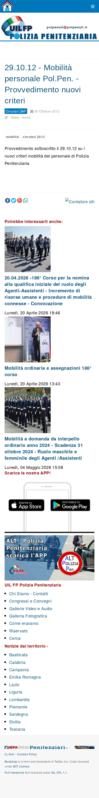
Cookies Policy (27, 754)
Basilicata (18, 654)
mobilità (12, 137)
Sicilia (15, 722)
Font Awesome (14, 772)
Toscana (17, 729)
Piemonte (18, 707)
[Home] (7, 5)
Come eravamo (23, 623)
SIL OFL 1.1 (59, 772)
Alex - (13, 754)
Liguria (15, 692)
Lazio (14, 684)
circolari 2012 (34, 137)
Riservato (18, 631)
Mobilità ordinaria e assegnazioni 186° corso (48, 371)
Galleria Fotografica (28, 616)
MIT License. (21, 766)
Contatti (40, 593)
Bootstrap (11, 761)
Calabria (17, 662)
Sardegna (18, 714)
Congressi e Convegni (30, 601)
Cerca (15, 638)
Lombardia (19, 699)
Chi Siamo (19, 593)
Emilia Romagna (25, 677)
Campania (19, 669)
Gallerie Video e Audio (30, 608)
